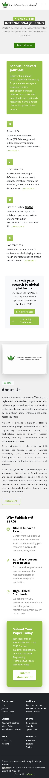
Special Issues (32, 729)
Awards (29, 726)
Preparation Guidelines (36, 708)
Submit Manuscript (24, 675)
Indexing (5, 743)
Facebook (30, 740)
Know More (11, 500)
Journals (5, 708)
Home (4, 705)
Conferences (31, 723)
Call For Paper (8, 711)
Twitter (29, 747)
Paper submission (34, 705)
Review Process (33, 711)
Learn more (12, 150)
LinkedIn (29, 743)
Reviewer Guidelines (10, 723)
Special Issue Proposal (11, 729)
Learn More (23, 45)
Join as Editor (7, 726)
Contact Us (6, 740)
